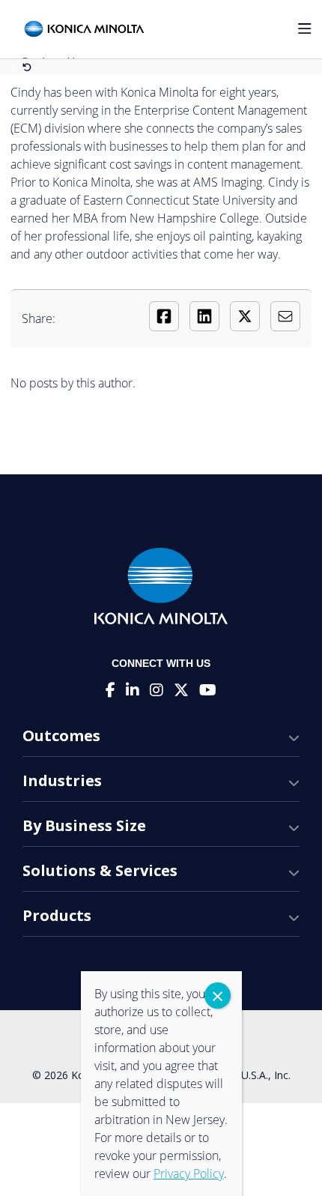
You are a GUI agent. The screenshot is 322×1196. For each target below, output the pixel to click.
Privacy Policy (189, 1173)
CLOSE (217, 995)
